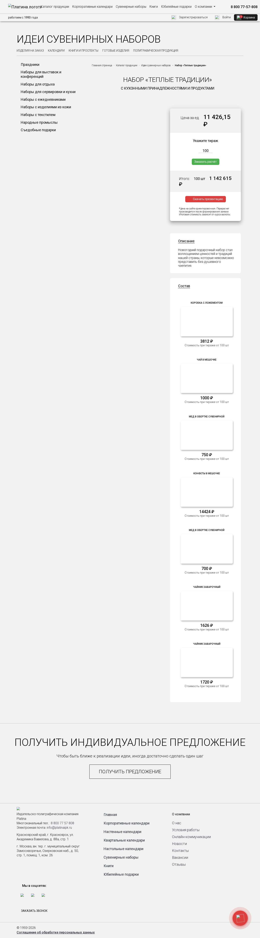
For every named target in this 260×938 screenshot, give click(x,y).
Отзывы (179, 864)
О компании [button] (204, 7)
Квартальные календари (124, 840)
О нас (176, 823)
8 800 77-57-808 (244, 7)
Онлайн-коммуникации (191, 837)
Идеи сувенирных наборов (156, 65)
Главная (110, 814)
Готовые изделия (115, 50)
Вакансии (180, 857)
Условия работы (185, 830)
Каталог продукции (55, 7)
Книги (154, 7)
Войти (226, 17)
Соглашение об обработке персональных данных (56, 932)
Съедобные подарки (38, 130)
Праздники (30, 64)
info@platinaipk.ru (59, 828)
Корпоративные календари (92, 7)
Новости (179, 844)
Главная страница (102, 65)
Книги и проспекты (83, 50)
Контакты (180, 850)
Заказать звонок (34, 910)
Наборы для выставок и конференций (41, 74)
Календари (56, 50)
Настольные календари (123, 849)
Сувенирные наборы (131, 7)
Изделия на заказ (30, 50)
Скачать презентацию (208, 199)
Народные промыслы (39, 122)
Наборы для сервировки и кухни (48, 92)
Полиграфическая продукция (155, 50)
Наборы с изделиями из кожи (46, 107)
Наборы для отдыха (38, 84)
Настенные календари (122, 832)
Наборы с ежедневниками (43, 99)
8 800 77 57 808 (62, 823)
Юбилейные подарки (176, 7)
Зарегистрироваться (193, 17)
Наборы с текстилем (38, 115)
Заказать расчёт (205, 161)
